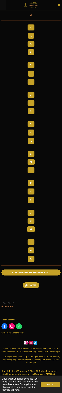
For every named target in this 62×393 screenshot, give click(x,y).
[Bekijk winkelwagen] (59, 5)
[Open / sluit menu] (3, 5)
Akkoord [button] (50, 384)
